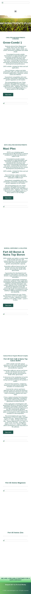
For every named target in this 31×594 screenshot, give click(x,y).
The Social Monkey (20, 584)
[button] (15, 11)
